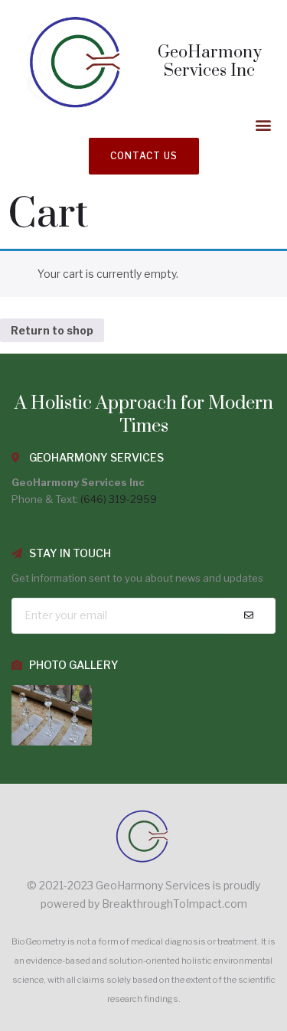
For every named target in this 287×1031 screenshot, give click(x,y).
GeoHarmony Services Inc (210, 61)
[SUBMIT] (249, 616)
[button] (263, 125)
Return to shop (52, 330)
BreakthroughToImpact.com (174, 903)
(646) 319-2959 (118, 499)
